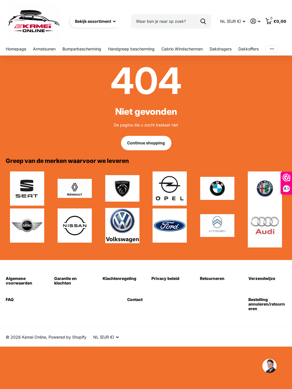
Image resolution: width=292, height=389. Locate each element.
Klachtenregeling (119, 278)
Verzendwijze (261, 278)
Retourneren (212, 278)
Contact (135, 299)
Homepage (16, 48)
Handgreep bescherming (131, 48)
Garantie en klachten (65, 280)
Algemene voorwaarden (19, 280)
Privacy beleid (165, 278)
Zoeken (203, 21)
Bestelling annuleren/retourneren (266, 304)
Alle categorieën (44, 49)
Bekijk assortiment (93, 21)
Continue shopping (146, 142)
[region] (269, 366)
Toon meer (271, 49)
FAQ (10, 299)
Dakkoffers (248, 48)
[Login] (255, 21)
